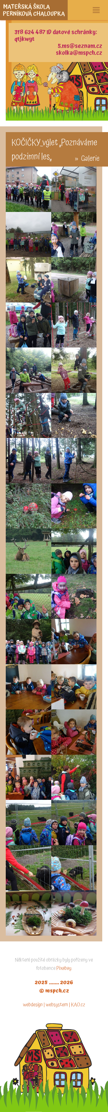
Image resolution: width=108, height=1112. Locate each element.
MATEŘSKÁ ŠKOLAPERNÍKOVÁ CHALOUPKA (34, 10)
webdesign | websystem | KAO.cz (54, 1005)
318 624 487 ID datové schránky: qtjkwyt (55, 36)
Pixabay (63, 968)
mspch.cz (57, 990)
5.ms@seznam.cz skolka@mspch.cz (79, 49)
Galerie (90, 159)
